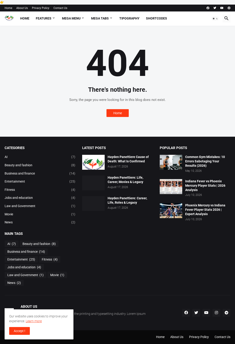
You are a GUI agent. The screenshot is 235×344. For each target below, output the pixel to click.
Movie (40, 214)
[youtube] (222, 8)
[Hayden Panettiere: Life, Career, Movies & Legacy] (93, 182)
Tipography (129, 18)
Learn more (34, 321)
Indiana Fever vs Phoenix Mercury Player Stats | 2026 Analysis (205, 185)
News (40, 222)
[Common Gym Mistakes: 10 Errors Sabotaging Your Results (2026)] (171, 162)
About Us (22, 8)
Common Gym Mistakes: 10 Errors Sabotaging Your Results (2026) (205, 161)
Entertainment (40, 181)
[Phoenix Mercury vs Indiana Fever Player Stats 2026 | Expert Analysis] (171, 210)
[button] (215, 18)
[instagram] (216, 313)
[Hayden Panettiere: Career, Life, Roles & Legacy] (93, 203)
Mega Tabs (100, 18)
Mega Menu (71, 18)
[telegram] (226, 313)
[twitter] (214, 8)
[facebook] (208, 8)
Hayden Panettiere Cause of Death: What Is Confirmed (128, 159)
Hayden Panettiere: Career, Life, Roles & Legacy (127, 200)
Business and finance (40, 173)
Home (8, 8)
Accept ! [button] (19, 331)
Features (43, 18)
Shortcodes (156, 18)
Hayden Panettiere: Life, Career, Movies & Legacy (125, 180)
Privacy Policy (40, 8)
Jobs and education (40, 198)
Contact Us (60, 8)
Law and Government (40, 206)
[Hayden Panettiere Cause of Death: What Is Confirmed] (93, 162)
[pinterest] (229, 8)
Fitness (40, 189)
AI (40, 157)
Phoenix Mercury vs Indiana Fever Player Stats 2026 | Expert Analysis (205, 209)
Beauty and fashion (40, 165)
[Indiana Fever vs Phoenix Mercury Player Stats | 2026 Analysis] (171, 186)
